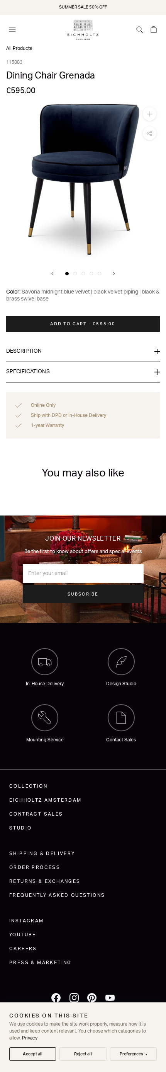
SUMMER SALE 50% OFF (83, 7)
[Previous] (52, 273)
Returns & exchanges (45, 881)
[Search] (139, 29)
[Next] (114, 273)
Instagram (26, 920)
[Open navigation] (12, 29)
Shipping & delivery (42, 853)
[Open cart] (153, 29)
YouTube (22, 934)
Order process (34, 867)
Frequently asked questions (57, 895)
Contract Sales (36, 814)
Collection (28, 786)
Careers (23, 948)
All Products (19, 48)
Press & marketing (40, 962)
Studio (20, 828)
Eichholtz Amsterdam (45, 800)
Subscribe (83, 594)
